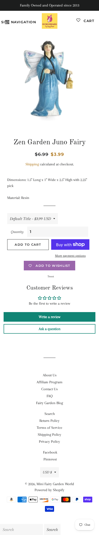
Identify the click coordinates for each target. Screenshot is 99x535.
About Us (49, 375)
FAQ (50, 396)
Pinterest (50, 459)
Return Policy (49, 421)
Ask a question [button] (50, 329)
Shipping (32, 164)
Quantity (17, 232)
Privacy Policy (49, 441)
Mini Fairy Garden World (55, 484)
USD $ (47, 472)
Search (49, 414)
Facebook (50, 452)
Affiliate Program (49, 382)
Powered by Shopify (49, 490)
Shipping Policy (49, 434)
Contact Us (49, 389)
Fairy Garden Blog (49, 403)
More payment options (70, 255)
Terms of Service (49, 427)
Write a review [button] (49, 317)
